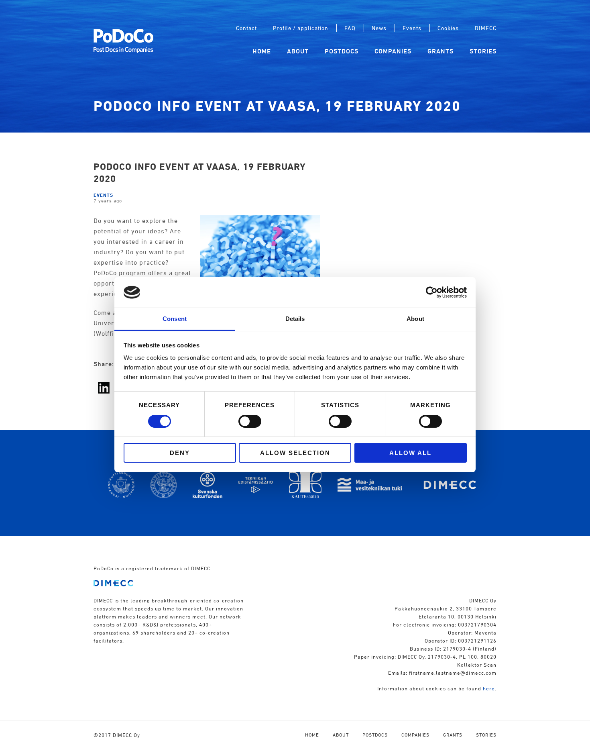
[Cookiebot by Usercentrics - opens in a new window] (432, 292)
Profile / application (300, 27)
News (379, 27)
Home (261, 51)
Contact (246, 27)
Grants (440, 51)
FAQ (350, 27)
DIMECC (485, 27)
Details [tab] (295, 318)
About (298, 51)
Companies (392, 51)
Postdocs (341, 51)
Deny (180, 452)
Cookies (448, 27)
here (489, 688)
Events (412, 27)
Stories (483, 51)
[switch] (249, 421)
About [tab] (415, 318)
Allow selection (295, 452)
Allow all (410, 452)
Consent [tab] (175, 318)
